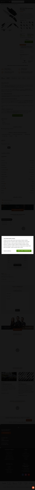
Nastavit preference (7, 250)
